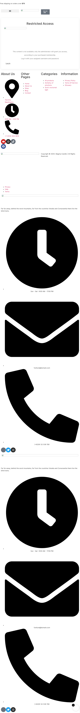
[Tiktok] (13, 141)
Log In (8, 63)
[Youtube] (3, 141)
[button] (10, 10)
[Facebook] (3, 146)
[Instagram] (8, 141)
